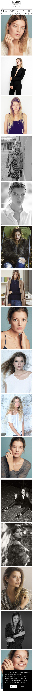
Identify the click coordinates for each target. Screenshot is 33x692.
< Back (2, 8)
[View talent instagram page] (28, 11)
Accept (13, 686)
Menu (16, 7)
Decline (21, 686)
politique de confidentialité (18, 683)
